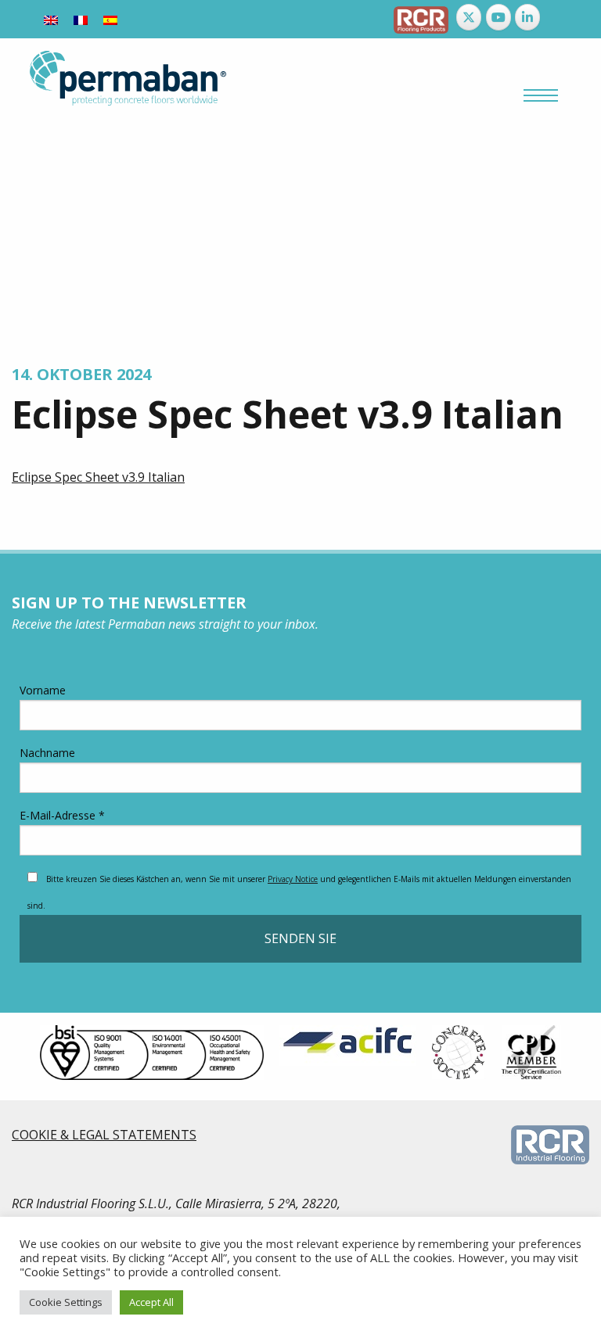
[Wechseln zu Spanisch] (110, 19)
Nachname (47, 752)
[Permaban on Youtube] (498, 17)
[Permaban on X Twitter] (468, 17)
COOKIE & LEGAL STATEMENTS (104, 1134)
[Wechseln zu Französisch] (80, 19)
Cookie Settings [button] (66, 1302)
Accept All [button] (151, 1302)
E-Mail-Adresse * (62, 815)
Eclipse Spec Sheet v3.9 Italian (98, 477)
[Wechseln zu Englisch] (51, 19)
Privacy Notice (293, 878)
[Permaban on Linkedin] (527, 17)
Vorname (43, 690)
